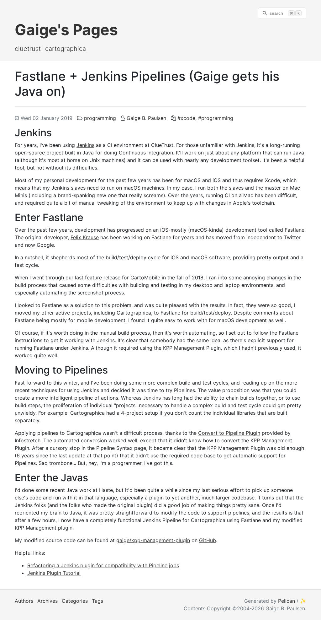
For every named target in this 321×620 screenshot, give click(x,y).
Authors (24, 601)
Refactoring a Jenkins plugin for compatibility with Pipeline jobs (103, 565)
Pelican (286, 601)
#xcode (186, 118)
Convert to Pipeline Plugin (229, 433)
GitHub (207, 540)
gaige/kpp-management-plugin (153, 540)
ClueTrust (28, 48)
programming (100, 118)
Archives (47, 601)
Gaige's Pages (66, 29)
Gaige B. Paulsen (146, 118)
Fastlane (294, 230)
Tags (97, 601)
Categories (75, 601)
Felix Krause (85, 237)
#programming (215, 118)
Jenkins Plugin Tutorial (54, 573)
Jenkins (85, 145)
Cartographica (65, 48)
